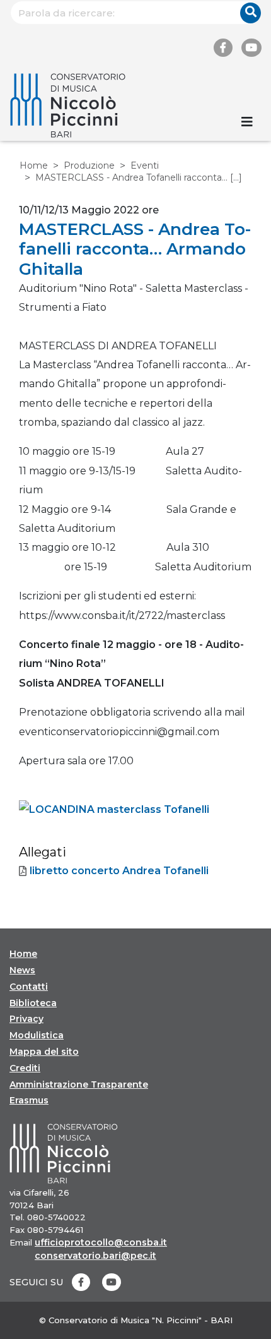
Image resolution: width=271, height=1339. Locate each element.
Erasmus (29, 1100)
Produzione (89, 165)
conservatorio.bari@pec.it (95, 1255)
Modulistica (36, 1035)
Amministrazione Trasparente (78, 1084)
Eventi (144, 165)
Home (34, 165)
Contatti (28, 986)
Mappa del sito (44, 1051)
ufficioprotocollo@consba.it (101, 1242)
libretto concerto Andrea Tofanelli (119, 871)
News (22, 970)
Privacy (26, 1018)
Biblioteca (33, 1003)
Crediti (24, 1068)
